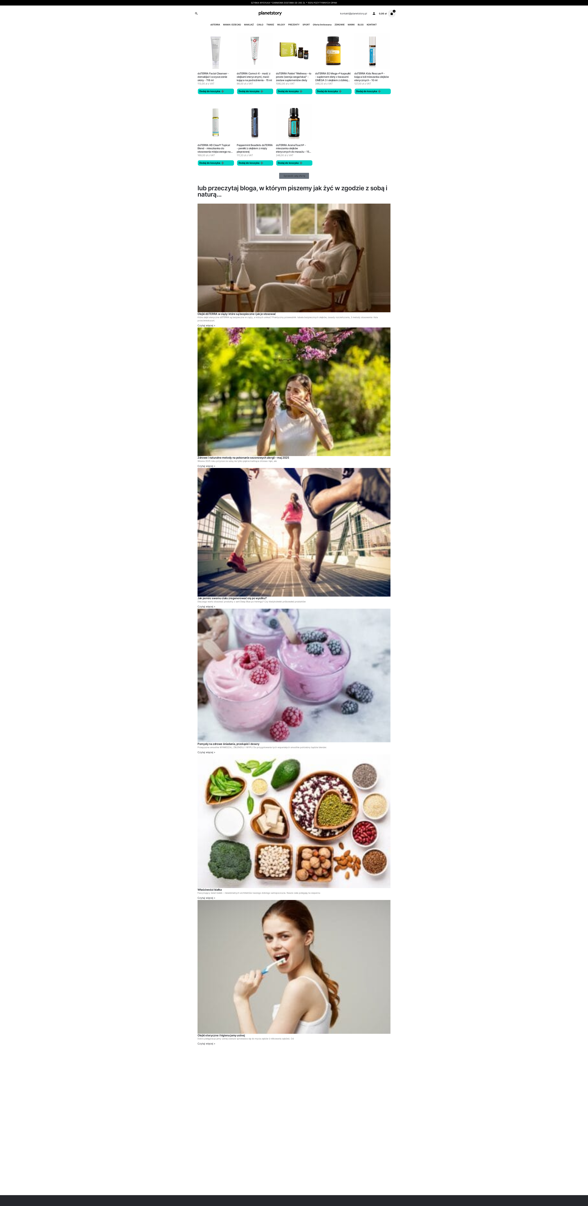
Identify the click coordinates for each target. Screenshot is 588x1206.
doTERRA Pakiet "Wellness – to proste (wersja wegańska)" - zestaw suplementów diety (293, 77)
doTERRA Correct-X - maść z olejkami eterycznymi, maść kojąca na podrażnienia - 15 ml (254, 77)
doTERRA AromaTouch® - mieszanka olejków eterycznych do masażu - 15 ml (292, 150)
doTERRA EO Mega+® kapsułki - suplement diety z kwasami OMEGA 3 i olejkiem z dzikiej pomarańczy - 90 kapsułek (333, 78)
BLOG (361, 24)
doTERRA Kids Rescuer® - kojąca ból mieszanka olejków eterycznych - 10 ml (371, 77)
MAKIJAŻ (249, 24)
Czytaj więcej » (206, 325)
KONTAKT (372, 24)
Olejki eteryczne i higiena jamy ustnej (221, 1035)
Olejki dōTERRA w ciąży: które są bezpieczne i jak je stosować (237, 314)
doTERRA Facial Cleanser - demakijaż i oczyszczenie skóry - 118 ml (213, 77)
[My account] (374, 13)
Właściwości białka (210, 889)
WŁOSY (281, 24)
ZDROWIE (340, 24)
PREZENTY (294, 24)
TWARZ (270, 24)
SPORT (306, 24)
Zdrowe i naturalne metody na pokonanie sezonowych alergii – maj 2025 (243, 457)
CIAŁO (260, 24)
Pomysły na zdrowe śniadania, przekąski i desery (228, 744)
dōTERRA (215, 24)
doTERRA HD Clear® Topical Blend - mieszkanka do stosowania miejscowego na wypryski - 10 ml (214, 150)
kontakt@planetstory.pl (353, 13)
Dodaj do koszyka (209, 91)
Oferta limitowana (322, 24)
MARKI (351, 24)
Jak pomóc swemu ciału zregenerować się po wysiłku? (232, 598)
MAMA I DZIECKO (232, 24)
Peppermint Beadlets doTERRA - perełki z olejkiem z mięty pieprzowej (255, 148)
